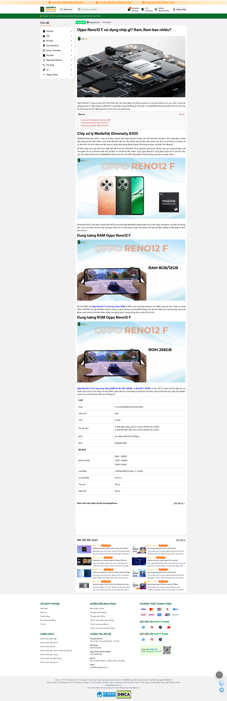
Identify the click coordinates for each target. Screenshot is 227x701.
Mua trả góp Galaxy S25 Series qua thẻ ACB (162, 572)
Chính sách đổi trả (47, 646)
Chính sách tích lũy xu (49, 662)
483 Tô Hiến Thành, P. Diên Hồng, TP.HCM (107, 661)
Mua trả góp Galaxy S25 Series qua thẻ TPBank (163, 584)
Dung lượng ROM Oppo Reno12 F (95, 126)
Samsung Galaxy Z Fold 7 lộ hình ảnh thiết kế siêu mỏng (111, 584)
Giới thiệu (44, 608)
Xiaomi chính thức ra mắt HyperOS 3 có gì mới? (163, 560)
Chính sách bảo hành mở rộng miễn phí (56, 650)
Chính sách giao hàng (49, 654)
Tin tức (53, 16)
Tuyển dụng (45, 616)
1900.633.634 (95, 648)
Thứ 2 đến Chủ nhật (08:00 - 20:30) (104, 641)
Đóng (182, 114)
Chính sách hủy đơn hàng (50, 658)
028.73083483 (96, 654)
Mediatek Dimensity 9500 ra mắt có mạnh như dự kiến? (110, 548)
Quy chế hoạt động (48, 620)
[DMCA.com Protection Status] (124, 694)
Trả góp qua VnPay (97, 616)
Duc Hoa (97, 545)
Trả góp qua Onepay (98, 612)
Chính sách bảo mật (48, 639)
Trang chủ (45, 16)
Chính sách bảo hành (49, 642)
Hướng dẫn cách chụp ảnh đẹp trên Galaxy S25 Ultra (109, 560)
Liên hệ (43, 612)
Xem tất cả (178, 503)
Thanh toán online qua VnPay (102, 620)
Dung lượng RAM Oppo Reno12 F (95, 123)
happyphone (94, 22)
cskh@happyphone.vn (99, 667)
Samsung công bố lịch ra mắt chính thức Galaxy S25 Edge (111, 572)
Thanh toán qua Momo (99, 624)
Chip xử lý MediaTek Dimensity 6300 (96, 120)
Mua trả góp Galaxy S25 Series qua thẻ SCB (162, 548)
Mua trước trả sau (97, 608)
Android (60, 16)
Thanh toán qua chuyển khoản (102, 628)
